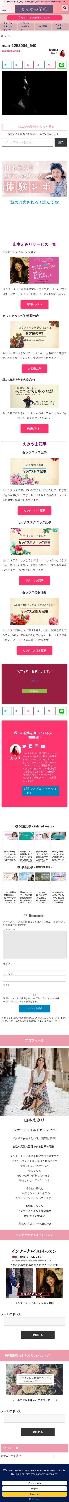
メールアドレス (11, 1314)
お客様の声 (34, 368)
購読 (61, 142)
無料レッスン (34, 304)
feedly (35, 691)
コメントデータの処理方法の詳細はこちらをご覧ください (31, 1021)
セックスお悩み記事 (34, 650)
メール (8, 974)
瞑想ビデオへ (34, 428)
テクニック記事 (34, 580)
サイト (6, 984)
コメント (9, 929)
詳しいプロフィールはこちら (40, 791)
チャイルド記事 (59, 26)
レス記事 (43, 26)
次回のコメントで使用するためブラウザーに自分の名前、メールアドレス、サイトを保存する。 (33, 1000)
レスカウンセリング (25, 26)
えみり (54, 52)
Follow (34, 680)
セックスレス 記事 (34, 510)
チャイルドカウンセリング (8, 26)
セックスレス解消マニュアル (35, 17)
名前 (7, 963)
